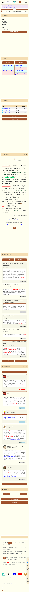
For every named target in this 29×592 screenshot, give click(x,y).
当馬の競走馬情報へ (14, 31)
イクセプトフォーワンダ (20, 73)
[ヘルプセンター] (25, 574)
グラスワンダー (18, 70)
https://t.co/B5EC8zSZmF (10, 476)
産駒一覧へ (14, 116)
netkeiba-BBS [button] (21, 259)
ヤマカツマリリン (6, 70)
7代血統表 (21, 62)
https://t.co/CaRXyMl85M (15, 439)
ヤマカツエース (11, 160)
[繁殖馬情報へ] (11, 65)
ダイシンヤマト (6, 110)
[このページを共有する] (2, 589)
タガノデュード (6, 108)
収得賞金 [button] (23, 106)
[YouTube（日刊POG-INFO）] (20, 574)
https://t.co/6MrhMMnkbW (10, 417)
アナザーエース (6, 112)
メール (17, 583)
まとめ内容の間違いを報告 (14, 224)
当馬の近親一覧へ (14, 119)
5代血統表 (8, 62)
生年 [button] (17, 106)
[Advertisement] (14, 44)
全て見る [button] (8, 259)
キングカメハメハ (6, 65)
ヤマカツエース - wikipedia (14, 219)
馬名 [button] (3, 106)
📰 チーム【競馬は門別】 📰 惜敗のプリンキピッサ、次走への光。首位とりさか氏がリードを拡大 (14, 6)
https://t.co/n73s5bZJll (9, 456)
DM (12, 583)
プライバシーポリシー (14, 578)
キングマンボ (18, 65)
